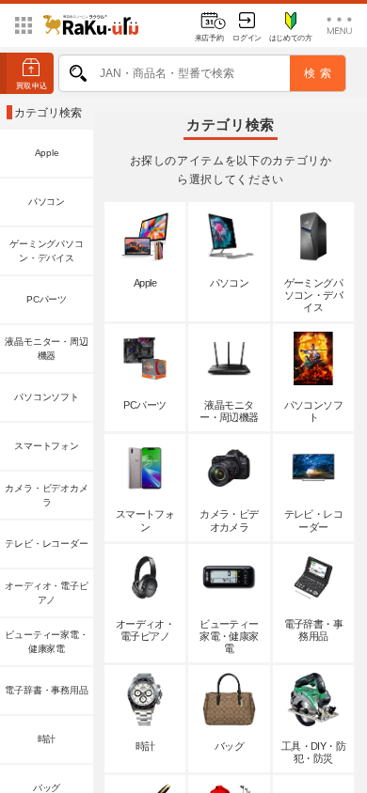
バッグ (229, 746)
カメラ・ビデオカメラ (46, 495)
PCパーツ (46, 299)
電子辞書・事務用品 (46, 690)
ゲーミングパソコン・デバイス (46, 251)
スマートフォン (46, 446)
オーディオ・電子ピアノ (46, 593)
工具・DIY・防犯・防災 (313, 752)
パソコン (46, 201)
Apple (47, 153)
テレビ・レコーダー (46, 543)
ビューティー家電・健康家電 (46, 642)
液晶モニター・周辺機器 (46, 349)
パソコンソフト (46, 397)
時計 (47, 739)
